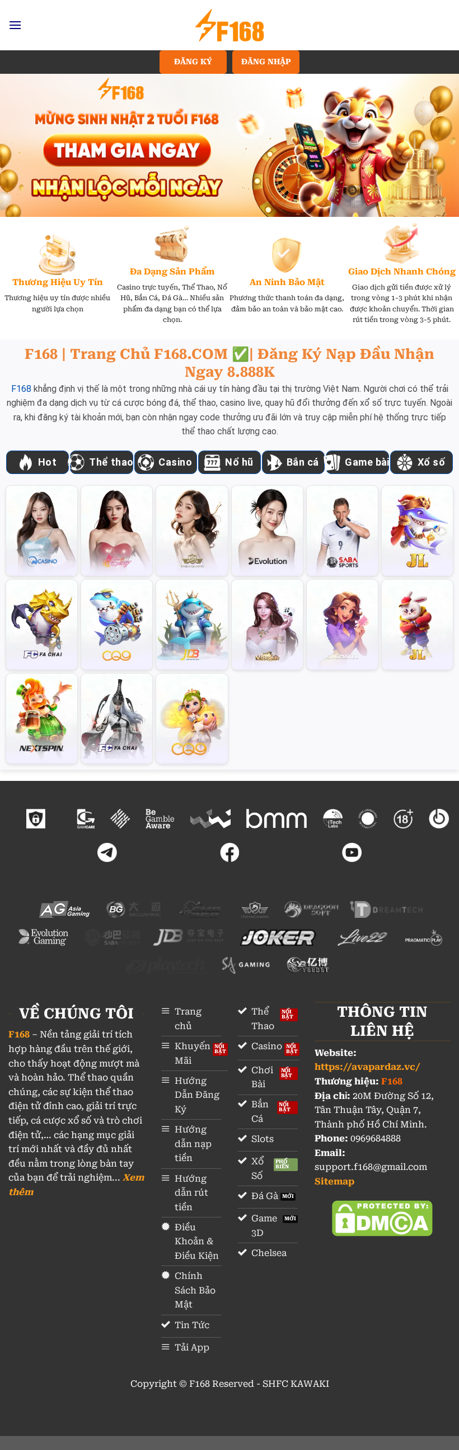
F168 (21, 388)
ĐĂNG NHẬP (266, 61)
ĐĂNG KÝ (193, 61)
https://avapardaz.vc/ (367, 1067)
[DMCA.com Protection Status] (382, 1217)
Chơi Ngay (41, 530)
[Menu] (15, 25)
